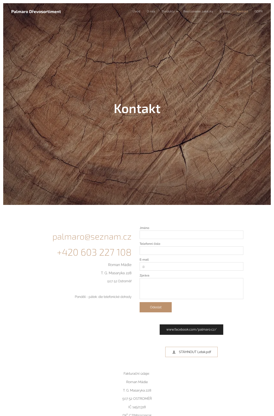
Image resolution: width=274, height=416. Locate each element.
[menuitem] (137, 11)
